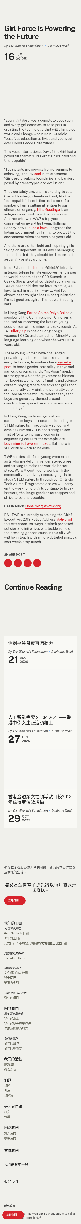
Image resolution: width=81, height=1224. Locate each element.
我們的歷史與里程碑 (17, 1023)
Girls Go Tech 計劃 (16, 933)
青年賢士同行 (13, 938)
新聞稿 (8, 1095)
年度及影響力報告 (16, 1028)
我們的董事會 (13, 1048)
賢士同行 (10, 978)
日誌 (7, 1090)
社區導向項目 (12, 928)
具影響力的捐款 (13, 953)
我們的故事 (11, 1018)
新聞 (7, 1085)
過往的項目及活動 (15, 993)
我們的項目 (13, 923)
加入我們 (10, 1133)
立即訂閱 (11, 1214)
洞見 (7, 1080)
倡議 (7, 1117)
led (35, 268)
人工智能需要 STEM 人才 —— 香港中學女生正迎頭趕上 (39, 720)
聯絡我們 (11, 1127)
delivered (64, 519)
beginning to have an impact (27, 444)
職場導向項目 (12, 968)
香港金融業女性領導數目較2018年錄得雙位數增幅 (39, 799)
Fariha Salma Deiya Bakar (48, 313)
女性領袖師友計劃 (16, 973)
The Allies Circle (15, 958)
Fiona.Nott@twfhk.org (43, 506)
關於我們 (11, 1008)
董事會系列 (11, 982)
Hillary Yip (17, 331)
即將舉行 (10, 1064)
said (37, 174)
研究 (7, 1112)
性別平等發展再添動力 (30, 643)
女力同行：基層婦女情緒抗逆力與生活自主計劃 (35, 943)
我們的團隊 (11, 1038)
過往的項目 (11, 997)
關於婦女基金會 (13, 1013)
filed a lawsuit (40, 228)
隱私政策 (9, 1206)
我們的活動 (13, 1059)
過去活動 (10, 1069)
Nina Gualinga (48, 210)
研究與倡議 (13, 1106)
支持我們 (11, 1150)
